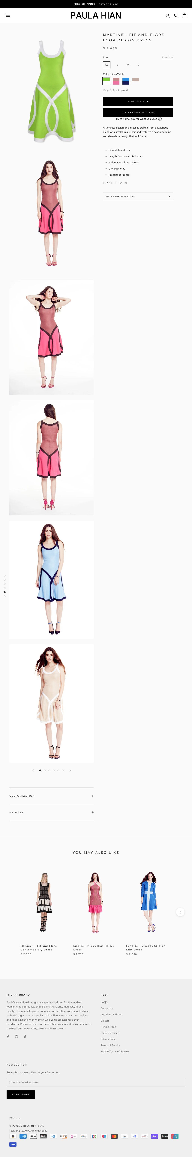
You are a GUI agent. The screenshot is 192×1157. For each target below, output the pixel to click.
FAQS (104, 1002)
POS (12, 1131)
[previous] (12, 912)
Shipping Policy (110, 1033)
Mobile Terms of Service (115, 1051)
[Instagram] (16, 1036)
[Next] (70, 770)
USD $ (13, 1118)
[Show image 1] (40, 770)
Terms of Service (110, 1045)
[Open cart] (184, 15)
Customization (22, 795)
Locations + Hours (111, 1014)
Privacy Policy (109, 1039)
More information (120, 196)
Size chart (167, 57)
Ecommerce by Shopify (34, 1131)
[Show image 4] (54, 770)
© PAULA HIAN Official (26, 1126)
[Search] (176, 15)
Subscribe (20, 1094)
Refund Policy (109, 1027)
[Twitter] (121, 183)
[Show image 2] (45, 770)
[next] (180, 912)
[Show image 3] (49, 770)
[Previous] (33, 770)
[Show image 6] (63, 770)
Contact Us (107, 1008)
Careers (105, 1020)
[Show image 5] (58, 770)
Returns (16, 812)
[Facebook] (116, 183)
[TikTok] (25, 1036)
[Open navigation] (8, 15)
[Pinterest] (125, 183)
